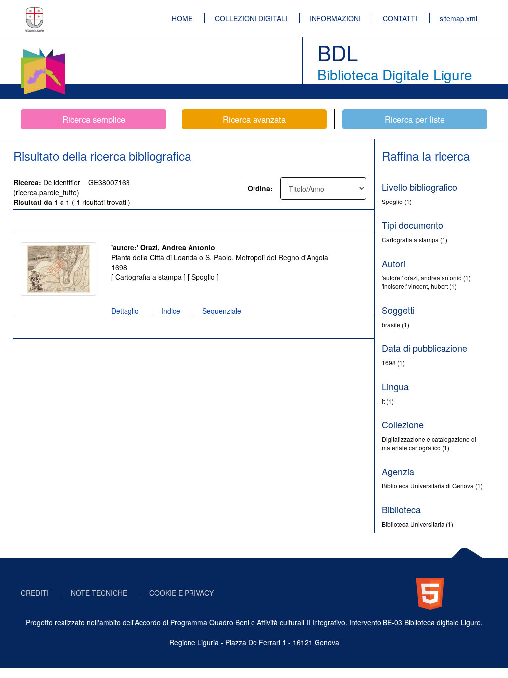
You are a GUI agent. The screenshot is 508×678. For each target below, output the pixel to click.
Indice (170, 311)
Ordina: (260, 188)
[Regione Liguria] (34, 12)
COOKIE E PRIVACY (181, 593)
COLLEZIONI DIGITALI (251, 18)
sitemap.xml (458, 18)
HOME (182, 18)
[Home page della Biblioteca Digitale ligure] (43, 49)
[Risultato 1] (58, 269)
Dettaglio (125, 311)
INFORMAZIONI (335, 18)
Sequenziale (221, 311)
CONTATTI (400, 18)
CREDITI (35, 593)
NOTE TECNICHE (99, 593)
